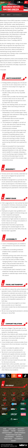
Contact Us (19, 436)
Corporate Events (7, 432)
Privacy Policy (8, 438)
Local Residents (9, 436)
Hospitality (21, 431)
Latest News (11, 428)
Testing (13, 431)
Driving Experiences (19, 432)
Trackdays (6, 431)
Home (3, 14)
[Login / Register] (18, 2)
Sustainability (19, 438)
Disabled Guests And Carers (13, 434)
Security (13, 440)
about (9, 14)
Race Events (21, 428)
